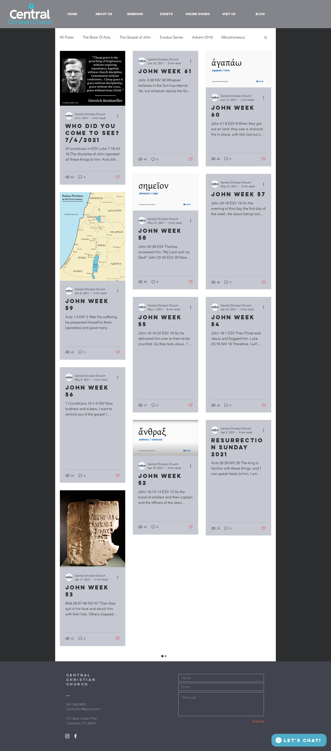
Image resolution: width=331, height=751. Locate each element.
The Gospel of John (135, 37)
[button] (265, 37)
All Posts (67, 37)
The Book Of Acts (97, 37)
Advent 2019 (202, 37)
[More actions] (119, 116)
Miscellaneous (233, 37)
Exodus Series (171, 37)
